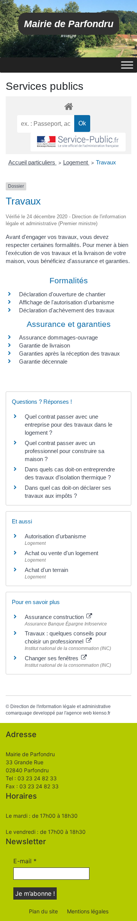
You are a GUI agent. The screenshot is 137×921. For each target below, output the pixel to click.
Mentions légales (87, 911)
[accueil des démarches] (68, 106)
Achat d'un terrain (46, 570)
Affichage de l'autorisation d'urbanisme (66, 302)
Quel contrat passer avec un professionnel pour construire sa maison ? (64, 451)
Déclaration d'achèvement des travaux (67, 310)
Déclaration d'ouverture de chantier (62, 294)
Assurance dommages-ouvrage (58, 337)
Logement (76, 162)
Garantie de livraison (44, 345)
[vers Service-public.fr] (78, 142)
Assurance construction (55, 617)
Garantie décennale (43, 361)
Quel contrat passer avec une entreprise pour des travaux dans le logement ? (68, 424)
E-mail (25, 861)
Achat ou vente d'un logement (61, 553)
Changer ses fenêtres (52, 658)
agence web (79, 713)
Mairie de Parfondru (68, 23)
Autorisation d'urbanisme (55, 536)
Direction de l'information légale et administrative (60, 706)
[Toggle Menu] (127, 64)
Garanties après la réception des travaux (69, 353)
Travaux (106, 162)
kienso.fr (101, 713)
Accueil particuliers (32, 162)
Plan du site (43, 911)
